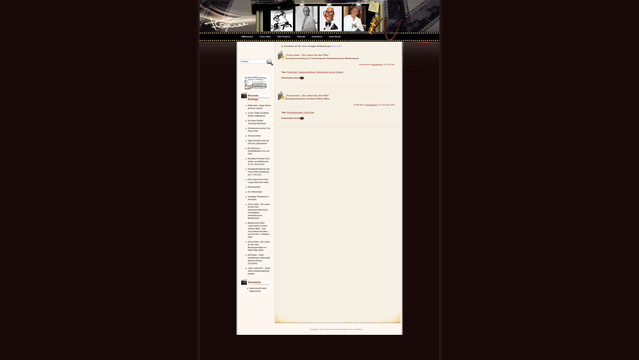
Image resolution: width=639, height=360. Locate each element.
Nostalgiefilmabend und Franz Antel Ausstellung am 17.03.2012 (258, 172)
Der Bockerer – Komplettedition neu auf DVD (258, 151)
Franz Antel (292, 72)
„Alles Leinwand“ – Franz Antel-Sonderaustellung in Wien (259, 271)
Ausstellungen (377, 65)
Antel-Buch (317, 37)
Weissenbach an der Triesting (329, 72)
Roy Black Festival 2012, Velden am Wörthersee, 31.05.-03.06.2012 (259, 162)
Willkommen (247, 37)
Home (304, 46)
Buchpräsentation (295, 112)
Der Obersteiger (255, 192)
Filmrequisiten (254, 187)
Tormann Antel (254, 136)
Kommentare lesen (292, 78)
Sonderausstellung (306, 72)
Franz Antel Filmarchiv (333, 329)
